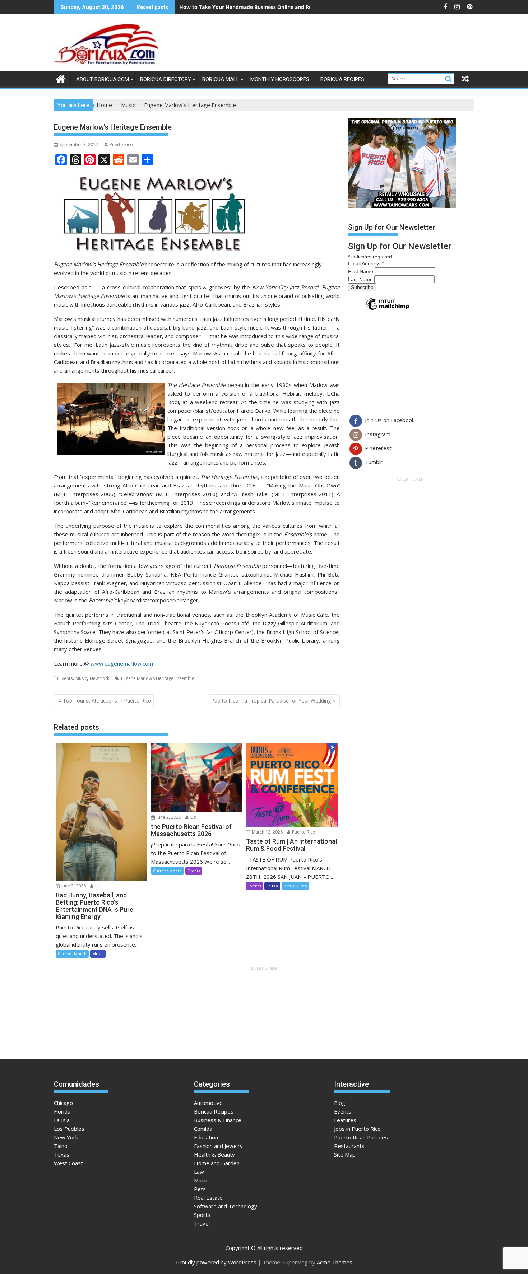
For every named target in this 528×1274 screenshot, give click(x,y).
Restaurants (349, 1145)
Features (345, 1120)
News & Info (295, 885)
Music (81, 678)
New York (99, 678)
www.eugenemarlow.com (122, 663)
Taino (61, 1145)
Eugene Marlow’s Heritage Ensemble (157, 678)
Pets (200, 1189)
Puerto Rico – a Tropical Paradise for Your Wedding (271, 700)
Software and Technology (225, 1206)
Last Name (361, 279)
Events (66, 678)
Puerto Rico (121, 144)
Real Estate (208, 1197)
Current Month (72, 953)
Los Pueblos (69, 1128)
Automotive (208, 1102)
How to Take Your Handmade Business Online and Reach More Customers (271, 7)
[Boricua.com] (60, 78)
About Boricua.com (102, 79)
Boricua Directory (165, 79)
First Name (361, 271)
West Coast (68, 1163)
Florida (62, 1111)
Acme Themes (334, 1262)
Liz (97, 886)
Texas (61, 1154)
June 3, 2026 (73, 886)
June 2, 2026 (168, 817)
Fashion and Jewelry (218, 1145)
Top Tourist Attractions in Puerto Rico (107, 700)
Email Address (366, 263)
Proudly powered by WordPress (216, 1262)
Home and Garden (217, 1163)
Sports (202, 1214)
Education (206, 1137)
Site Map (345, 1154)
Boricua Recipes (342, 79)
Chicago (63, 1102)
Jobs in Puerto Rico (357, 1128)
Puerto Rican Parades (361, 1137)
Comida (203, 1128)
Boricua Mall (220, 79)
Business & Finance (217, 1120)
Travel (202, 1223)
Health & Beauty (214, 1154)
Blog (339, 1102)
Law (199, 1171)
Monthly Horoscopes (279, 79)
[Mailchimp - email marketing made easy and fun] (387, 309)
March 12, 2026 (267, 832)
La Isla (272, 885)
